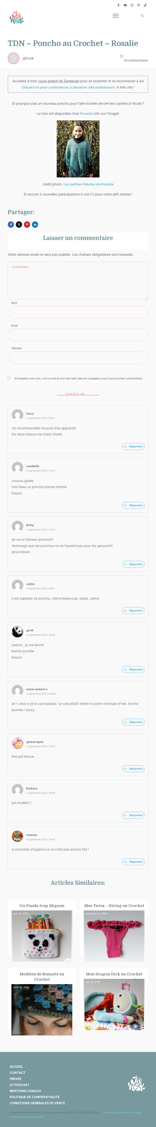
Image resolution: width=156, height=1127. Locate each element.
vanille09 (32, 466)
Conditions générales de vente (122, 1112)
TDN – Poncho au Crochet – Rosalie (73, 43)
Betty (30, 525)
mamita (31, 835)
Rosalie (86, 114)
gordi (29, 630)
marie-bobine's (37, 689)
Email (14, 325)
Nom (14, 302)
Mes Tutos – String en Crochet (114, 930)
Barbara (31, 788)
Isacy (30, 413)
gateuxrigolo (35, 741)
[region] (49, 1092)
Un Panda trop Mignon (42, 930)
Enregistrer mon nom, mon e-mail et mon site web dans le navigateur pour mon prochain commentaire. (79, 378)
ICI (92, 194)
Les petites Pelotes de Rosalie (89, 184)
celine (30, 584)
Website (16, 348)
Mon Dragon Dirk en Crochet (114, 1002)
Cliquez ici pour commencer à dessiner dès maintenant (68, 87)
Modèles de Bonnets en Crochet (42, 1002)
